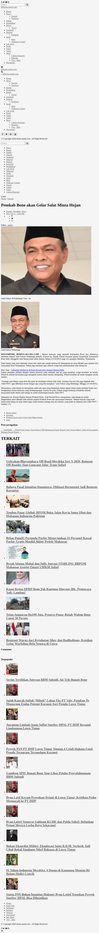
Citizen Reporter (18, 56)
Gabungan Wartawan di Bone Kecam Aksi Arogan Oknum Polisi (37, 370)
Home (8, 11)
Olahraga (10, 171)
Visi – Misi (15, 60)
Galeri (8, 187)
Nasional (15, 18)
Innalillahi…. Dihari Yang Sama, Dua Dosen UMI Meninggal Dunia (30, 430)
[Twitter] (4, 2)
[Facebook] (1, 2)
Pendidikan (10, 23)
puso (8, 420)
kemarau (9, 415)
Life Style (10, 44)
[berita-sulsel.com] (9, 7)
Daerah (14, 16)
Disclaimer (10, 63)
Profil (8, 46)
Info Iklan (10, 917)
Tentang (9, 913)
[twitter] (12, 218)
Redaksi (9, 910)
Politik (8, 21)
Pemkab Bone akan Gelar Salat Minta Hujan (24, 417)
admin (10, 225)
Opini (8, 49)
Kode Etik (10, 906)
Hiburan (14, 58)
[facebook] (12, 216)
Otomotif (10, 30)
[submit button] (27, 4)
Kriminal (15, 35)
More (8, 53)
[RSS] (8, 2)
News (8, 14)
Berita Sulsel (11, 413)
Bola (13, 39)
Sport (8, 37)
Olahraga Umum (18, 42)
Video (8, 51)
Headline (16, 211)
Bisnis (8, 25)
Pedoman (10, 908)
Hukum (9, 32)
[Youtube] (6, 2)
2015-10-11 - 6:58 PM (15, 214)
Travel (13, 28)
